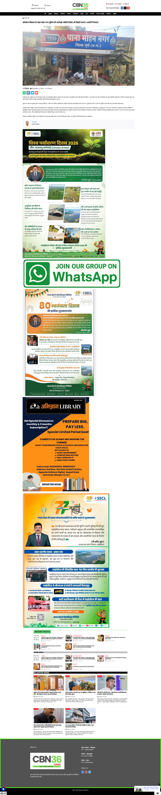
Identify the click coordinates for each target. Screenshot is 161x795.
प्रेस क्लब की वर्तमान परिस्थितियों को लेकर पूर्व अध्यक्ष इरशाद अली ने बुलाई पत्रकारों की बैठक (47, 726)
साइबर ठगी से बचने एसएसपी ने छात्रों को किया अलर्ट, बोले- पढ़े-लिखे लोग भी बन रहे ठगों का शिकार (47, 693)
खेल (87, 13)
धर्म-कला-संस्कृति (100, 13)
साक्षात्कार (108, 13)
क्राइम (81, 13)
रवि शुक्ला (34, 122)
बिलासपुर (56, 13)
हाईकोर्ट (114, 13)
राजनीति (92, 13)
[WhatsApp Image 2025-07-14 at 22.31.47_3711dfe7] (72, 288)
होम (45, 13)
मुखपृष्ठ (50, 13)
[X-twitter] (125, 8)
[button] (45, 5)
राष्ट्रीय (69, 13)
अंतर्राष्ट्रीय (75, 13)
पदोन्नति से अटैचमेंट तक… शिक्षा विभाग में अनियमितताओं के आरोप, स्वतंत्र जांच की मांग (111, 693)
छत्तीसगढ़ (63, 13)
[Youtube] (128, 8)
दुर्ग (28, 18)
